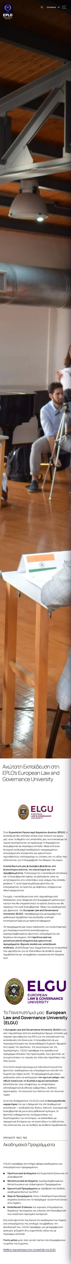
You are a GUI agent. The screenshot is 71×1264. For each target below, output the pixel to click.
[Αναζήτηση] (42, 7)
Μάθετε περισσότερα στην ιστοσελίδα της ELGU (29, 1249)
